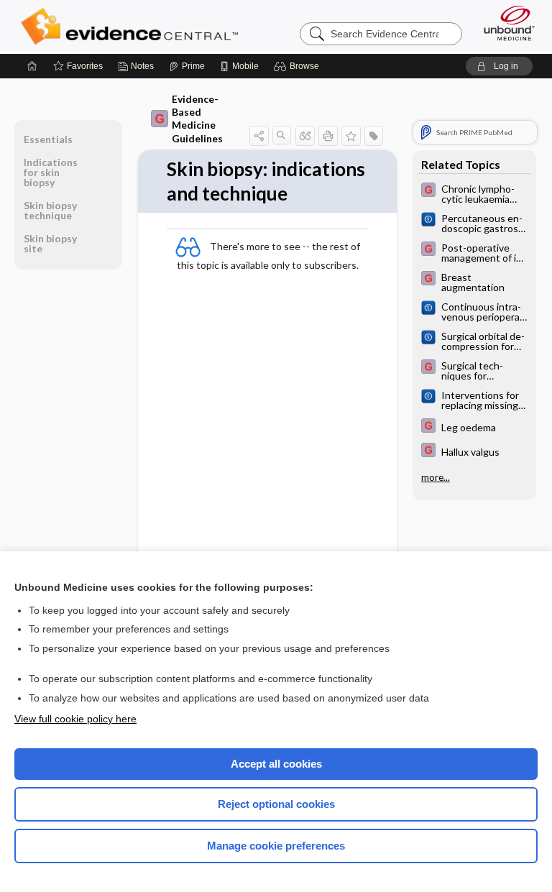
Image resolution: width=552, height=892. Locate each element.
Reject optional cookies (276, 804)
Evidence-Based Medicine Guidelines (197, 118)
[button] (298, 66)
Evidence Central (132, 26)
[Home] (32, 66)
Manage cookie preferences (276, 846)
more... (435, 477)
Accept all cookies (276, 764)
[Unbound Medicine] (504, 23)
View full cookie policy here (75, 719)
